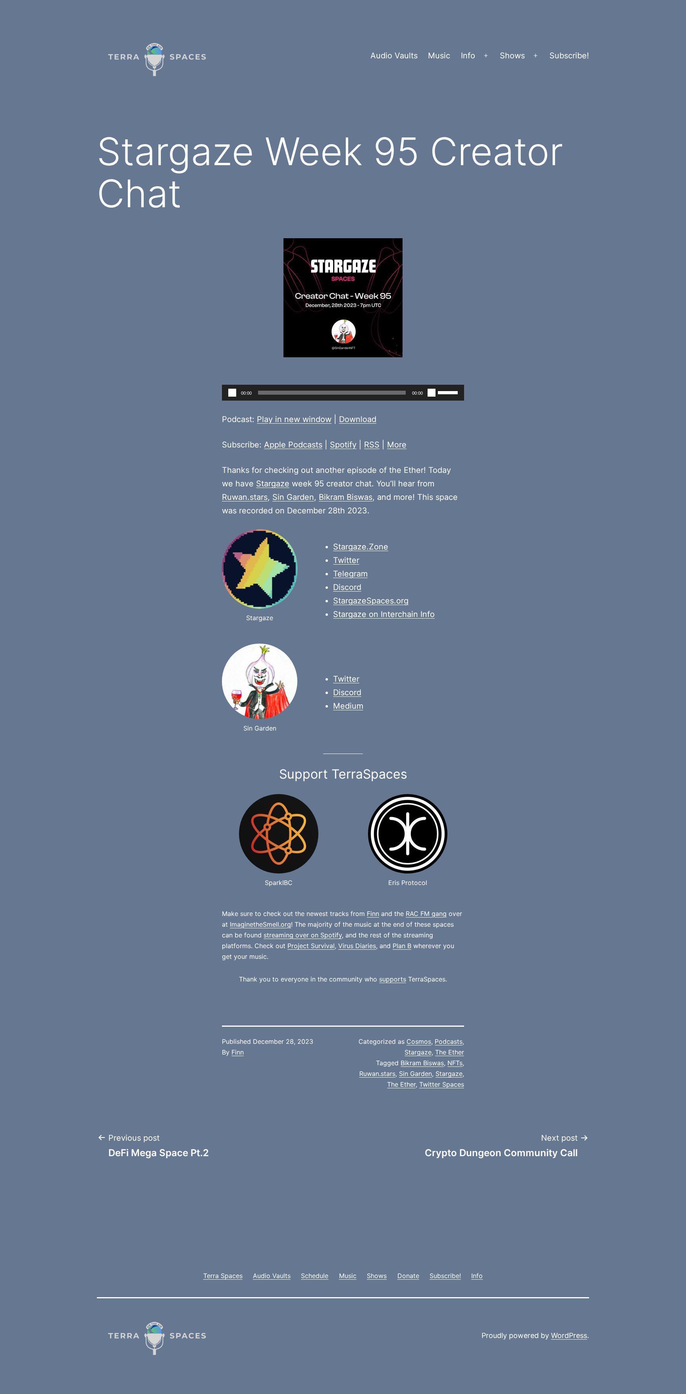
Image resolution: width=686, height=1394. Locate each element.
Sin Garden (293, 497)
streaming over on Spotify (303, 935)
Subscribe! (569, 55)
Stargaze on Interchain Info (384, 614)
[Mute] (431, 393)
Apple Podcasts (293, 444)
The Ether (449, 1052)
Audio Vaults (394, 55)
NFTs (454, 1063)
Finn (373, 914)
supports (392, 979)
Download (357, 419)
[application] (343, 393)
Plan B (402, 946)
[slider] (449, 392)
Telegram (350, 573)
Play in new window (294, 419)
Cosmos (419, 1041)
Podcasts (448, 1041)
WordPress (569, 1335)
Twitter (346, 560)
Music (439, 55)
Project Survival (311, 946)
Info (468, 55)
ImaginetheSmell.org (260, 924)
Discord (347, 587)
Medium (348, 706)
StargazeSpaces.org (371, 600)
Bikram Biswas (345, 497)
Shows (512, 55)
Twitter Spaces (441, 1084)
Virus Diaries (357, 946)
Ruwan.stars (245, 497)
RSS (372, 444)
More (397, 444)
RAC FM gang (426, 914)
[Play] (232, 393)
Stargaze (272, 483)
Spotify (343, 444)
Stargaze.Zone (360, 546)
